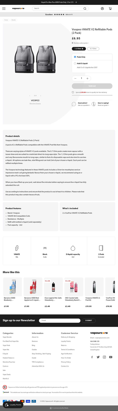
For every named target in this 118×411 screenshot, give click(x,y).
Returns (63, 345)
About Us (35, 337)
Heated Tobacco (8, 358)
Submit (88, 320)
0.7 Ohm (93, 49)
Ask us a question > (84, 105)
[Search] (85, 8)
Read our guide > (103, 105)
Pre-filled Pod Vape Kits (11, 341)
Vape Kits (6, 350)
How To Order (66, 358)
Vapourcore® (49, 401)
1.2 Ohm (78, 49)
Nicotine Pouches (9, 362)
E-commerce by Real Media (60, 408)
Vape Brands (7, 337)
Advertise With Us (38, 366)
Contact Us (65, 366)
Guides (34, 350)
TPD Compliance (37, 362)
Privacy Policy (66, 362)
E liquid (5, 354)
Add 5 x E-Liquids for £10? (87, 68)
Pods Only (81, 57)
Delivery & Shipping (68, 337)
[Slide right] (40, 95)
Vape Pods (6, 345)
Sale (4, 370)
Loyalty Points (66, 341)
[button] (4, 8)
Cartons (5, 366)
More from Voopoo (35, 103)
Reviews (35, 341)
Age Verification (66, 354)
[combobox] (60, 8)
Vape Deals (6, 374)
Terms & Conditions (68, 350)
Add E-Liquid (82, 63)
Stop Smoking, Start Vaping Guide (41, 356)
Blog (33, 345)
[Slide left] (29, 95)
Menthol (6, 379)
